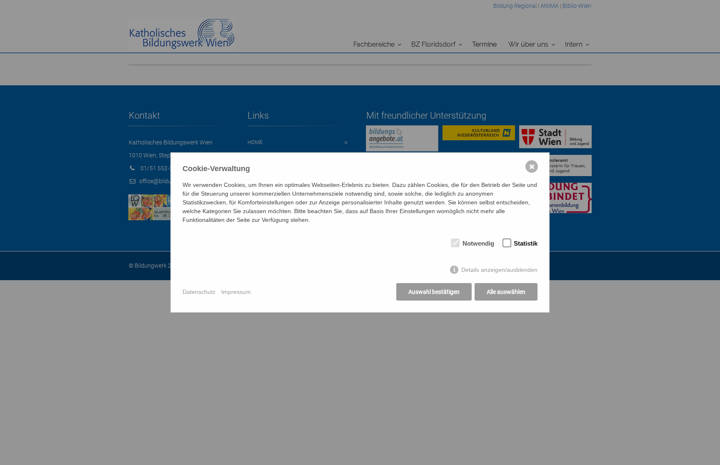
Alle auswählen (506, 291)
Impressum (236, 291)
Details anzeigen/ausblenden (499, 269)
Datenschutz (198, 291)
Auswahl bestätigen (434, 291)
